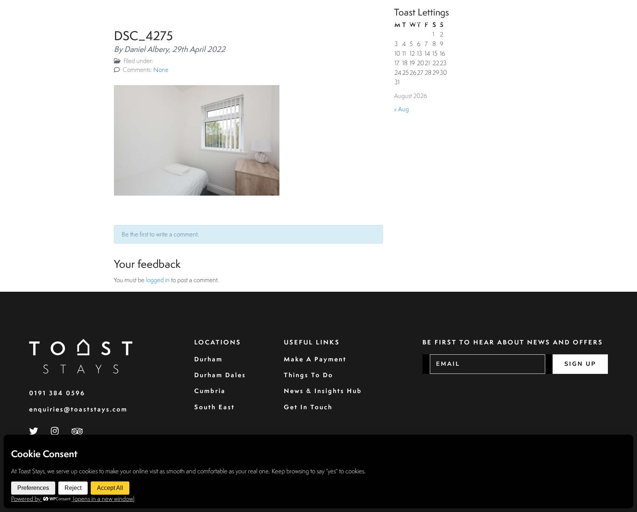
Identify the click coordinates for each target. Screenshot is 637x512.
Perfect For (544, 22)
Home (348, 22)
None (160, 69)
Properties (383, 22)
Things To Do (308, 375)
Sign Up (580, 364)
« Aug (401, 109)
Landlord (500, 22)
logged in (158, 280)
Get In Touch (308, 407)
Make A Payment (315, 359)
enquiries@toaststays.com (78, 409)
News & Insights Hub (323, 390)
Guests (420, 22)
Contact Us (595, 22)
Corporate (458, 22)
